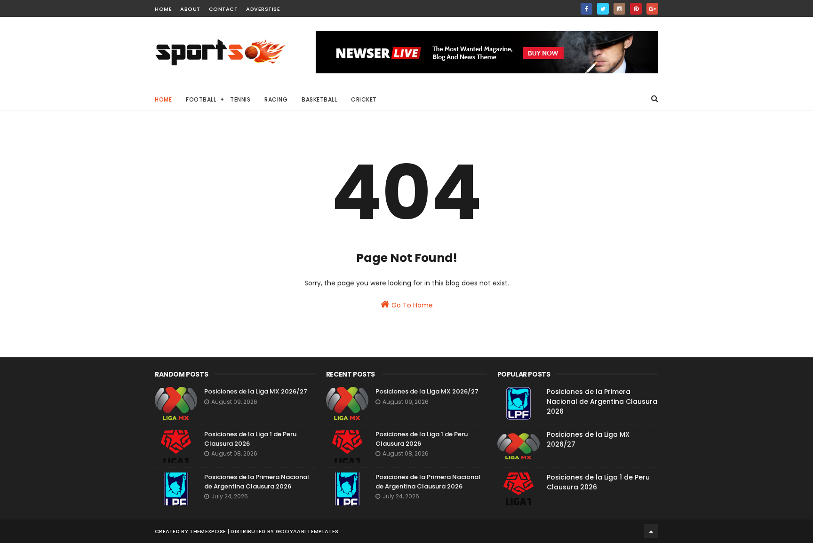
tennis (240, 99)
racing (275, 99)
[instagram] (619, 9)
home (163, 9)
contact (223, 9)
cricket (364, 99)
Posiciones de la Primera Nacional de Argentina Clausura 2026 (256, 481)
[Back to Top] (651, 531)
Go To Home (411, 305)
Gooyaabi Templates (307, 531)
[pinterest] (636, 9)
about (190, 9)
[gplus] (652, 9)
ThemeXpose (208, 531)
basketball (319, 99)
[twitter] (603, 9)
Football (201, 99)
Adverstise (263, 9)
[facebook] (586, 9)
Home (163, 99)
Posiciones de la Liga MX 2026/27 (255, 391)
